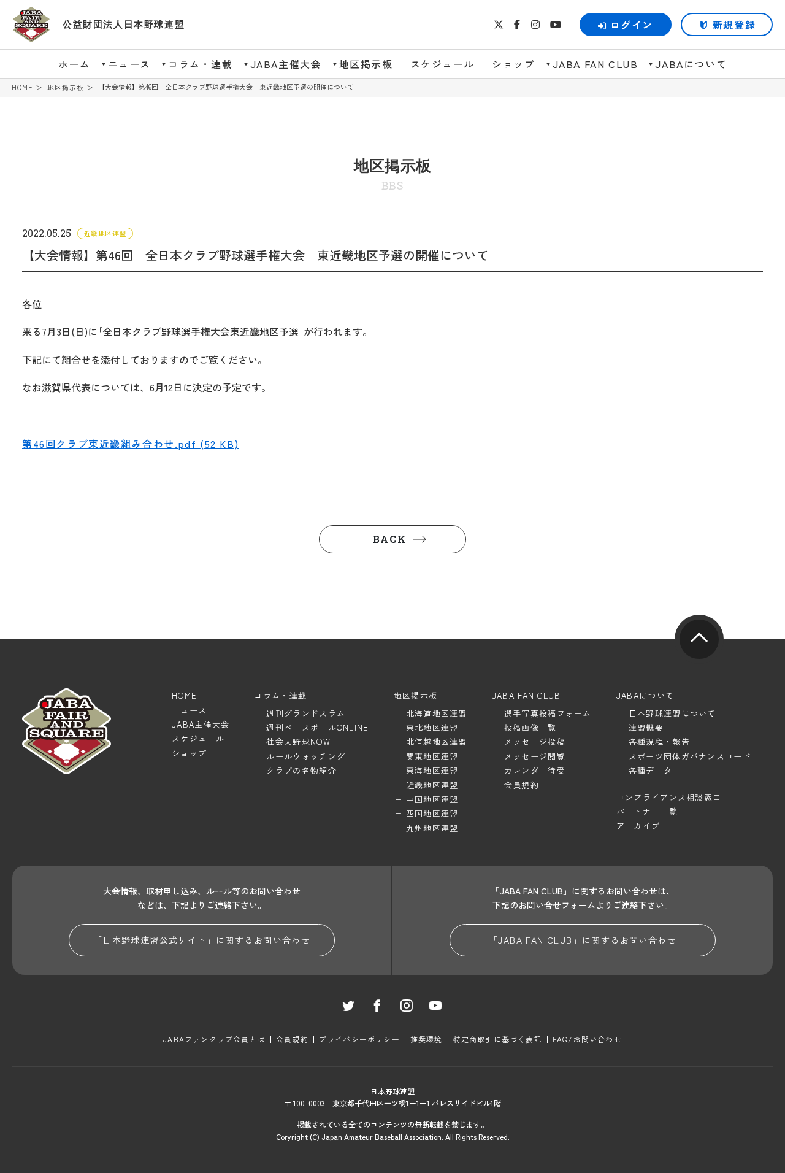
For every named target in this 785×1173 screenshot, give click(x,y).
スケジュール (442, 63)
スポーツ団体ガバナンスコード (690, 756)
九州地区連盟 (432, 828)
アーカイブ (638, 825)
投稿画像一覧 (530, 727)
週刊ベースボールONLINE (317, 727)
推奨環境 (426, 1039)
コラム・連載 (200, 63)
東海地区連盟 (432, 770)
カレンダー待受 (534, 770)
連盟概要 (646, 727)
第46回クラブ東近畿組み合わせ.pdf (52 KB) (130, 443)
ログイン (631, 24)
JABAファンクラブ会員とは (214, 1039)
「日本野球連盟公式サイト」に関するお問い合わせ (201, 940)
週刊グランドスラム (305, 713)
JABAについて (691, 63)
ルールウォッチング (305, 756)
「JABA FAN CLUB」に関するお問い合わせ (582, 940)
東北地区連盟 (432, 727)
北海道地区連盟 (436, 713)
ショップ (513, 63)
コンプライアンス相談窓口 (669, 797)
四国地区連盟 (432, 813)
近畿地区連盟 (432, 785)
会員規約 (521, 785)
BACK (389, 539)
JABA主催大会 (286, 63)
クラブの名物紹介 (301, 770)
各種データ (651, 770)
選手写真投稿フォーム (548, 713)
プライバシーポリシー (359, 1039)
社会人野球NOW (298, 741)
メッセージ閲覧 (534, 756)
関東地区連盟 (432, 756)
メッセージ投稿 (534, 741)
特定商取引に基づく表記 (497, 1039)
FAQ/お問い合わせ (587, 1039)
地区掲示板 (366, 63)
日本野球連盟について (672, 713)
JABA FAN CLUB (595, 63)
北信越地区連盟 (436, 741)
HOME (22, 87)
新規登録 (734, 24)
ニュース (129, 63)
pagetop (699, 639)
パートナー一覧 (647, 811)
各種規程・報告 (659, 741)
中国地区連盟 (432, 799)
